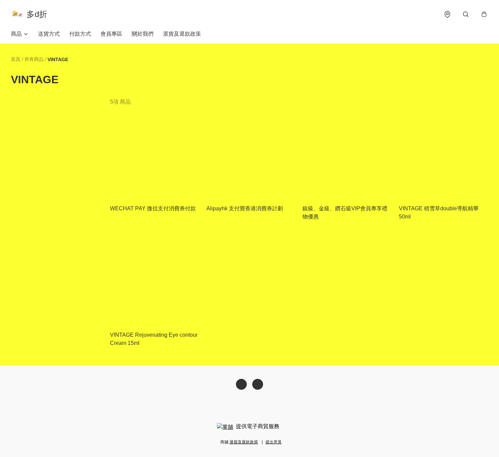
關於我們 (142, 34)
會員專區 (111, 34)
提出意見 (273, 442)
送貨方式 (49, 34)
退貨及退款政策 (182, 34)
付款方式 (80, 34)
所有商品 (33, 59)
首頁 (15, 59)
